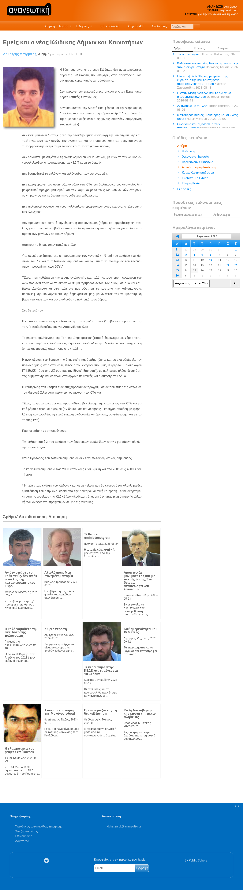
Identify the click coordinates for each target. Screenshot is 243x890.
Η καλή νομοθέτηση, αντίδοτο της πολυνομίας (21, 632)
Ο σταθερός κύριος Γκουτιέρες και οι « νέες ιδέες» (207, 116)
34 (177, 265)
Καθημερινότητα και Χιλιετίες (140, 630)
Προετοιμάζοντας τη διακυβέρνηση (100, 712)
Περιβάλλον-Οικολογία (197, 162)
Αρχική (49, 26)
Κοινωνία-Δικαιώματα (198, 172)
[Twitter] (47, 860)
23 (235, 265)
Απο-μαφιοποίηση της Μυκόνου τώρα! (59, 712)
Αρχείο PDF (135, 26)
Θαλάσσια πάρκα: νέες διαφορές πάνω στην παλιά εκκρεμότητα (208, 67)
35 (177, 270)
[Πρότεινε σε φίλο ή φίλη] (158, 63)
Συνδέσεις (159, 26)
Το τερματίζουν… (207, 56)
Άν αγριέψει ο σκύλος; (208, 107)
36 (177, 275)
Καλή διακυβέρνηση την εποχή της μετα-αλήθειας (140, 713)
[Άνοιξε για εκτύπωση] (151, 63)
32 (177, 254)
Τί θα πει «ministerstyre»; (97, 536)
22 (227, 265)
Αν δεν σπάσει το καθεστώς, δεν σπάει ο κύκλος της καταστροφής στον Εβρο (22, 579)
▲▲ (237, 806)
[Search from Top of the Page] (196, 26)
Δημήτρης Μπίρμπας (19, 54)
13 (210, 259)
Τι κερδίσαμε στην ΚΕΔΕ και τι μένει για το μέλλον (101, 670)
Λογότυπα (22, 841)
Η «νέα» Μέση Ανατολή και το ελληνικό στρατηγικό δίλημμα (204, 96)
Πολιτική (188, 151)
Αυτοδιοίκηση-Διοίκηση (199, 167)
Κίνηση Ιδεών (191, 183)
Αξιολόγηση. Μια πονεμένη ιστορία (58, 574)
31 (177, 249)
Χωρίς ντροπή (55, 629)
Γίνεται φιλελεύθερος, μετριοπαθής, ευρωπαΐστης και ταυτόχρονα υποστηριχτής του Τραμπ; (202, 81)
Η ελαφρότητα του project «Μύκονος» (19, 750)
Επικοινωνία (109, 26)
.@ (124, 826)
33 (177, 260)
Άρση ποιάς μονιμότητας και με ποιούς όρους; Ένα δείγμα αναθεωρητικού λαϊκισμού (139, 581)
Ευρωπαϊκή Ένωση (195, 178)
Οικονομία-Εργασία (195, 156)
